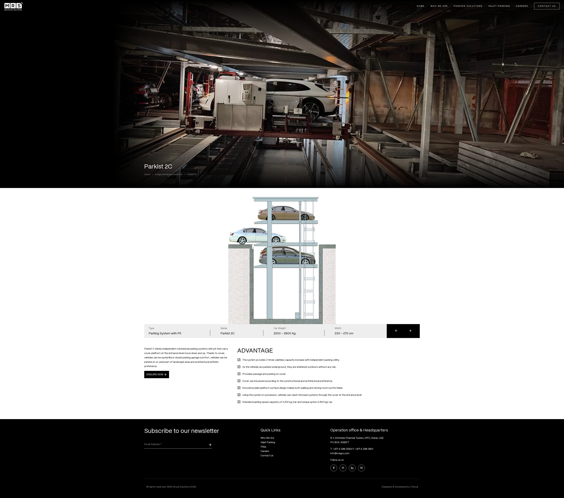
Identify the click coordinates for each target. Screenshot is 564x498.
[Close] (336, 212)
